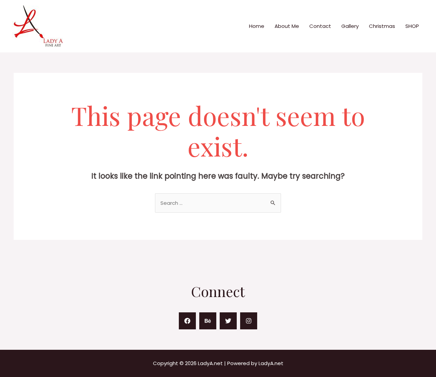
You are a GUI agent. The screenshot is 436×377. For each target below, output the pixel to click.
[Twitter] (228, 320)
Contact (320, 26)
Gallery (350, 26)
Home (256, 26)
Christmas (382, 26)
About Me (287, 26)
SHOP (412, 26)
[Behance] (207, 320)
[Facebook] (187, 320)
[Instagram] (248, 320)
